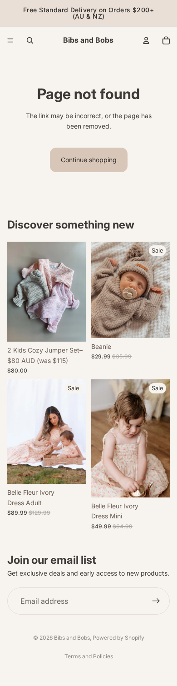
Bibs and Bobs (72, 637)
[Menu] (10, 40)
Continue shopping (89, 160)
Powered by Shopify (118, 637)
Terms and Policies (88, 656)
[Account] (146, 40)
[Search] (30, 40)
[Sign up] (156, 601)
